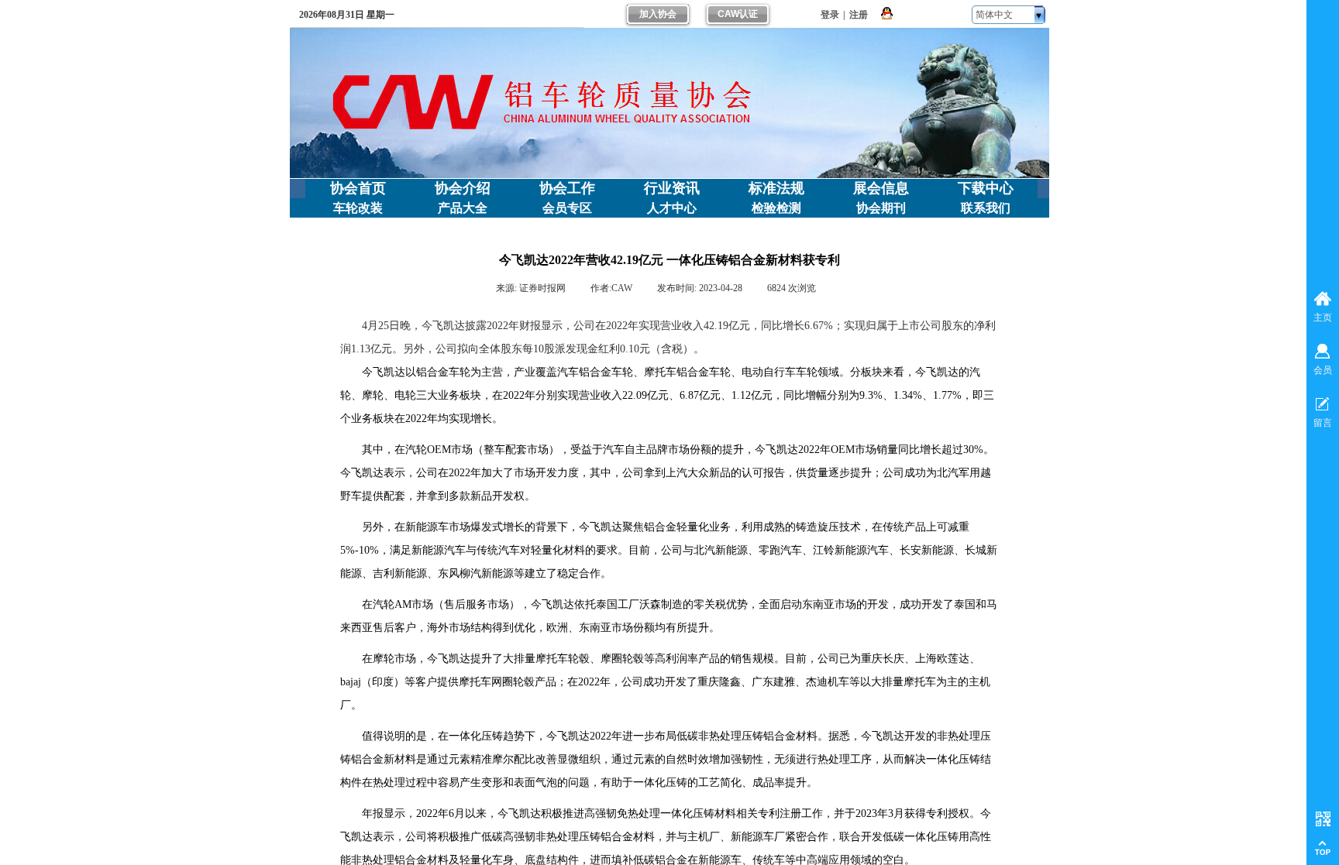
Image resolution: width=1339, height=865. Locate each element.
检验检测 (776, 208)
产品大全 (462, 208)
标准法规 (776, 188)
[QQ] (887, 14)
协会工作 (567, 188)
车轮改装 (358, 208)
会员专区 (567, 208)
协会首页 (358, 188)
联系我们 (985, 208)
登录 (830, 14)
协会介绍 (463, 188)
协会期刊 (881, 208)
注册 (858, 14)
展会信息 (881, 188)
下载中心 (986, 188)
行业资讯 (672, 188)
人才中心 (672, 208)
